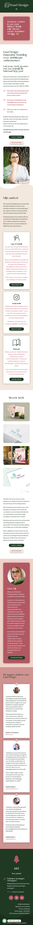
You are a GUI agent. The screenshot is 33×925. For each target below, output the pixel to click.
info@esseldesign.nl (24, 904)
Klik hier (9, 892)
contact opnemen (16, 137)
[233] (16, 464)
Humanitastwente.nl (12, 789)
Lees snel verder (16, 379)
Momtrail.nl (9, 734)
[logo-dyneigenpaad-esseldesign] (16, 486)
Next (27, 491)
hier (13, 34)
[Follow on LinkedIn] (22, 897)
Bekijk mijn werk (16, 142)
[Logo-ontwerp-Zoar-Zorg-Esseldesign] (16, 442)
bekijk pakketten (16, 284)
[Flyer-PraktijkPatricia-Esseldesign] (16, 421)
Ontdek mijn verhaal (16, 657)
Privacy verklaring (24, 909)
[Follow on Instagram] (16, 897)
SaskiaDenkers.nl (11, 839)
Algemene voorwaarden (22, 906)
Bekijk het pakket (16, 329)
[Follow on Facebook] (11, 897)
